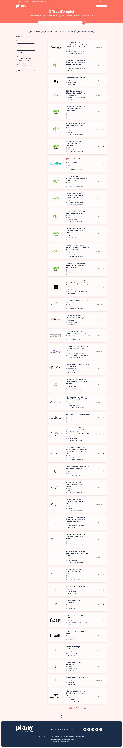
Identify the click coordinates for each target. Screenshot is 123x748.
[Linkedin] (92, 729)
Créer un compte (101, 6)
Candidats (19, 1)
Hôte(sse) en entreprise (25, 58)
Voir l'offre (99, 47)
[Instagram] (84, 729)
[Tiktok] (96, 729)
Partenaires (27, 1)
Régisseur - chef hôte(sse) (26, 65)
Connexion (90, 6)
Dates (19, 41)
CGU (48, 736)
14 (84, 708)
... (80, 708)
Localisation (21, 47)
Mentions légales (55, 736)
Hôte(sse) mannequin (24, 60)
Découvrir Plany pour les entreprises (62, 729)
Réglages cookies (80, 736)
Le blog (44, 736)
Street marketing (23, 63)
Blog (101, 1)
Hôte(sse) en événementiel (26, 56)
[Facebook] (88, 729)
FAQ (40, 736)
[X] (100, 729)
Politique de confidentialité (67, 736)
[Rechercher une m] (61, 23)
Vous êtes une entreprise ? (39, 1)
